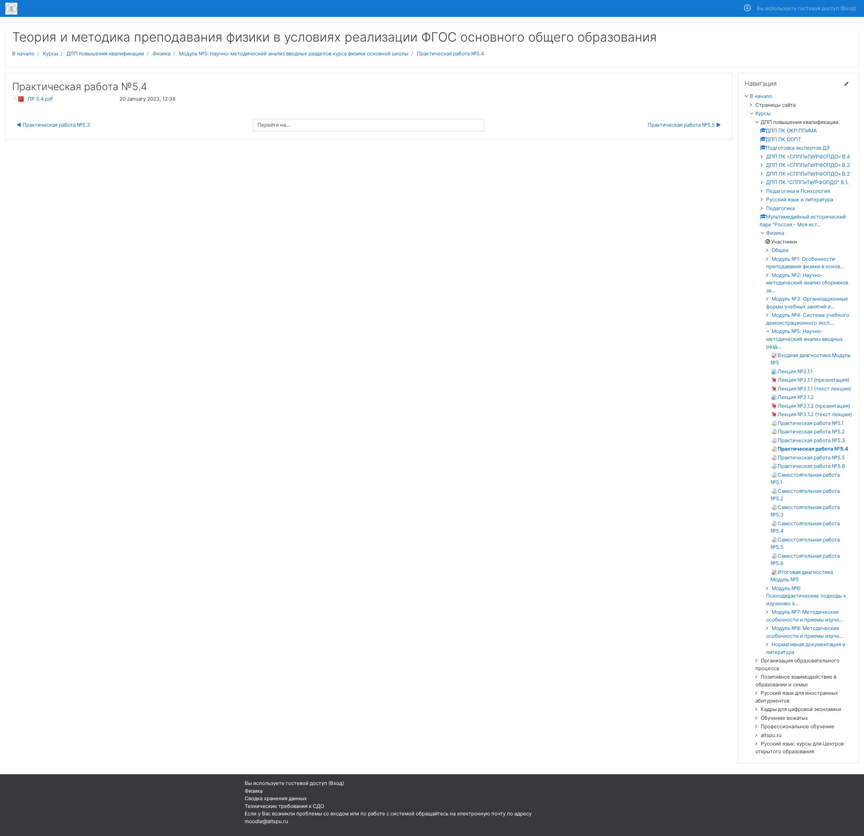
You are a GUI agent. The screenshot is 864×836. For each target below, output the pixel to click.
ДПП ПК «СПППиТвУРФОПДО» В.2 (808, 174)
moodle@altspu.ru (266, 821)
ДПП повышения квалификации (105, 53)
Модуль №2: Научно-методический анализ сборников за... (807, 283)
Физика (161, 53)
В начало (23, 53)
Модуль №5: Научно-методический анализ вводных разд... (804, 339)
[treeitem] (798, 96)
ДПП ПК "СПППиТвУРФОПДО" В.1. (807, 182)
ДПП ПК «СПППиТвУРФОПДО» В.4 (808, 156)
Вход (848, 8)
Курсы (50, 53)
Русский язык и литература (799, 199)
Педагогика (780, 208)
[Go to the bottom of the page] (747, 8)
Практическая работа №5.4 (450, 53)
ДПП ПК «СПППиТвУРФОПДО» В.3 (808, 165)
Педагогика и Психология (798, 191)
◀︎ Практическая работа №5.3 (53, 125)
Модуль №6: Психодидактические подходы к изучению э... (806, 596)
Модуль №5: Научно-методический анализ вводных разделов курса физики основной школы (293, 53)
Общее (780, 250)
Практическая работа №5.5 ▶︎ (684, 125)
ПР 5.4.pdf (40, 99)
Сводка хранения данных (276, 798)
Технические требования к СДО (284, 806)
